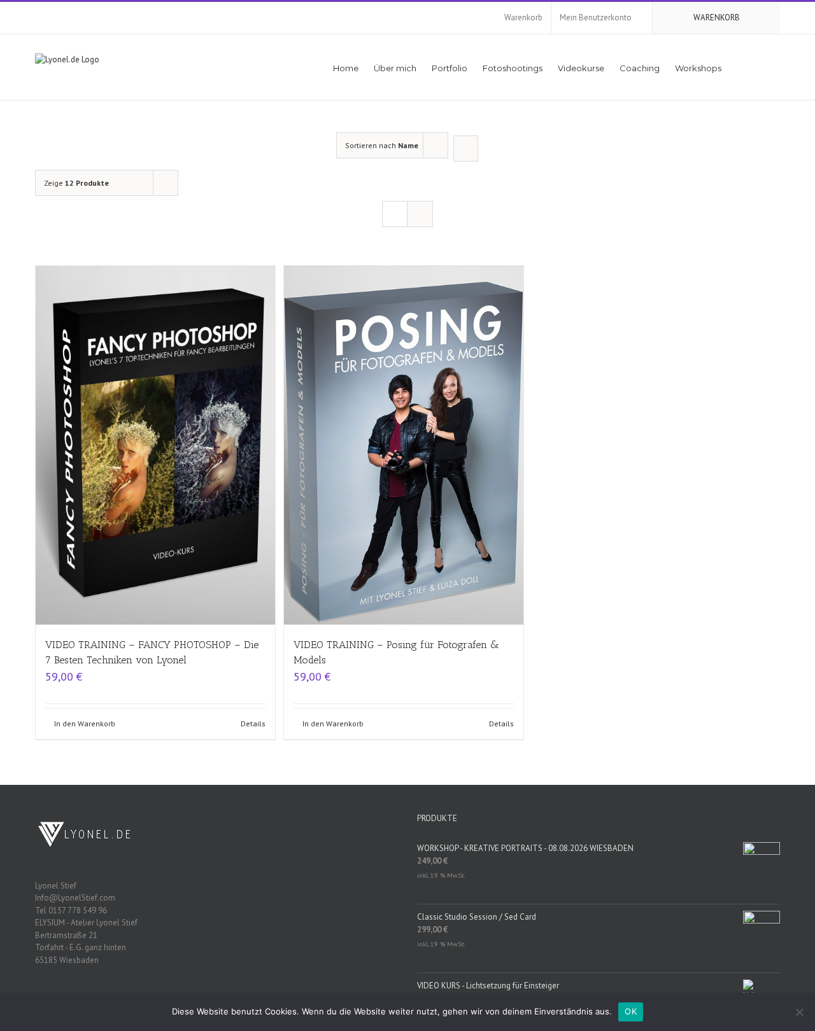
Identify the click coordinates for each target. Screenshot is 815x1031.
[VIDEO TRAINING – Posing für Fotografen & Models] (403, 445)
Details (253, 723)
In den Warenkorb (84, 723)
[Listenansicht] (420, 214)
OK (631, 1011)
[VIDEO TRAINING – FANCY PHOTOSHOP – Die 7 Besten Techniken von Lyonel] (155, 445)
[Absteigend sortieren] (465, 148)
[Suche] (761, 67)
